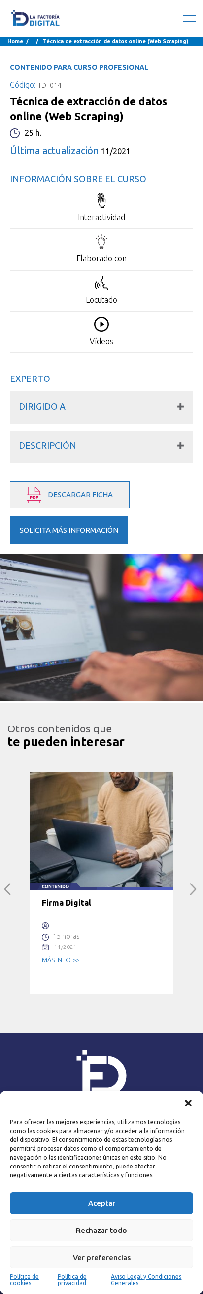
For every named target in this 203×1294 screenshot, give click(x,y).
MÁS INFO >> (60, 959)
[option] (101, 883)
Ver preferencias (102, 1257)
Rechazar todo (101, 1230)
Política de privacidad (72, 1279)
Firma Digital (66, 902)
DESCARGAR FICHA (79, 494)
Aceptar (101, 1203)
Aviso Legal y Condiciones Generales (146, 1279)
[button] (188, 1103)
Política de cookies (24, 1279)
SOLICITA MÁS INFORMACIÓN (69, 530)
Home (15, 41)
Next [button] (193, 889)
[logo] (35, 18)
